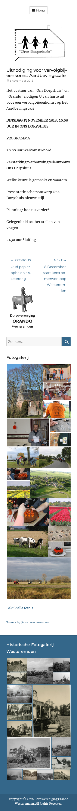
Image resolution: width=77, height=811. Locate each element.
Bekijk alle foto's (19, 608)
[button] (24, 391)
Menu (40, 10)
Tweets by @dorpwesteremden (27, 622)
